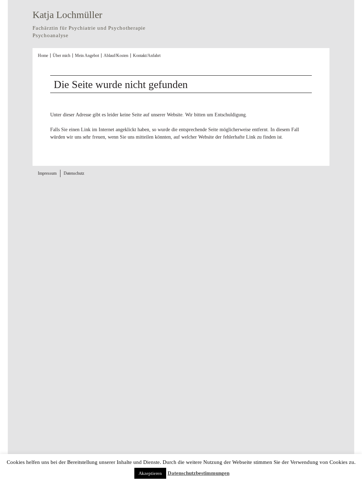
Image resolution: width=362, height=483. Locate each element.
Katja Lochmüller (67, 14)
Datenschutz (74, 173)
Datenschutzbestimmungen (198, 473)
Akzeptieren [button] (150, 473)
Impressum (47, 173)
